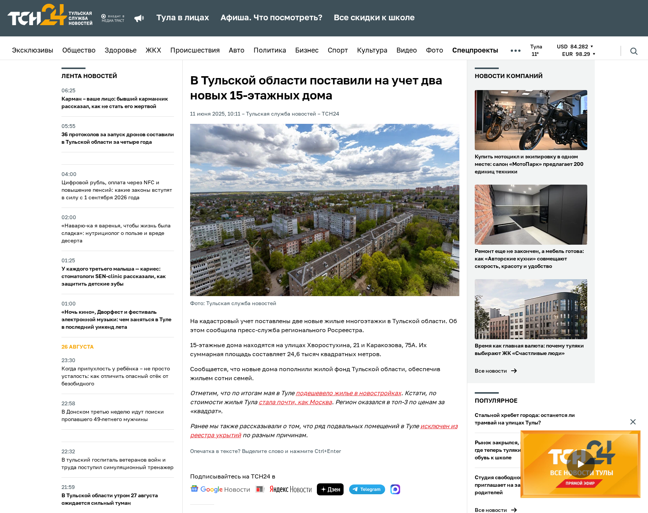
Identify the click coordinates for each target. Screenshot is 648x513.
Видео (406, 50)
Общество (79, 50)
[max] (395, 489)
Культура (372, 50)
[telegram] (367, 489)
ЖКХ (153, 50)
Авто (236, 50)
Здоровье (120, 50)
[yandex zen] (330, 489)
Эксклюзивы (32, 50)
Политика (270, 50)
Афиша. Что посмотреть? (271, 18)
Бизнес (307, 50)
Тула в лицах (182, 18)
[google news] (220, 489)
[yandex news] (283, 489)
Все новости (491, 371)
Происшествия (195, 50)
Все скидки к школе (374, 18)
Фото (434, 50)
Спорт (338, 50)
